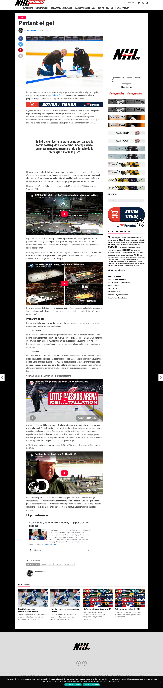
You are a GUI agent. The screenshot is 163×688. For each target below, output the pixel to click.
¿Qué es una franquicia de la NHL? (97, 609)
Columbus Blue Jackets (121, 242)
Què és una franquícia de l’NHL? (128, 609)
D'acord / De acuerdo (73, 685)
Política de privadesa (91, 685)
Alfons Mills (31, 30)
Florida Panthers (125, 247)
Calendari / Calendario (85, 8)
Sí (113, 79)
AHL (109, 236)
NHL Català (112, 288)
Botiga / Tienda (122, 8)
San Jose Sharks (122, 261)
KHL (132, 250)
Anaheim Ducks (116, 237)
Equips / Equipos (105, 8)
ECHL (113, 244)
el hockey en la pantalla (133, 244)
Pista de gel (69, 564)
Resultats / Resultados (61, 8)
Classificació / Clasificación (35, 8)
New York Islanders (114, 256)
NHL (50, 564)
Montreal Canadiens (125, 252)
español (113, 246)
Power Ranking (126, 259)
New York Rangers (127, 255)
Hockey (126, 250)
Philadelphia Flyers (131, 258)
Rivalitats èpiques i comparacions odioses (64, 610)
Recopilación (112, 261)
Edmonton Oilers (121, 244)
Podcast (118, 259)
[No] (160, 682)
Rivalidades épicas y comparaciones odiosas (28, 610)
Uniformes (134, 263)
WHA (137, 265)
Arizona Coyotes (127, 237)
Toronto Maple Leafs (124, 263)
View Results (126, 87)
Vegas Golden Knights (120, 265)
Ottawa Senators (119, 258)
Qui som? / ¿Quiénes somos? (119, 294)
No (113, 81)
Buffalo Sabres (112, 240)
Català (43, 564)
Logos (135, 250)
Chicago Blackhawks (131, 240)
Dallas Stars (132, 242)
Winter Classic (58, 95)
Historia (119, 250)
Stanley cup (131, 261)
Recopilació (134, 259)
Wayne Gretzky (131, 265)
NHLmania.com (114, 291)
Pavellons (58, 564)
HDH (114, 250)
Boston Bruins (136, 237)
